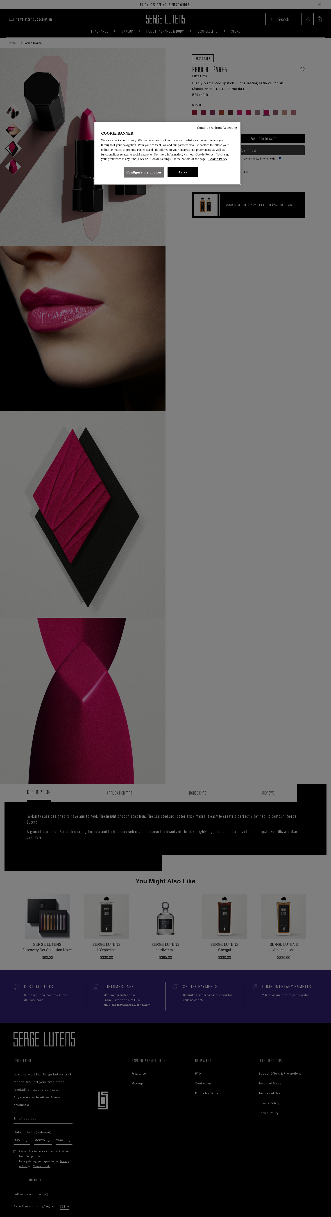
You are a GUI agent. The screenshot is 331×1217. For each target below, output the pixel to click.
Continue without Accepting (217, 127)
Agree (182, 172)
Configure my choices (144, 172)
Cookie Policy (218, 159)
